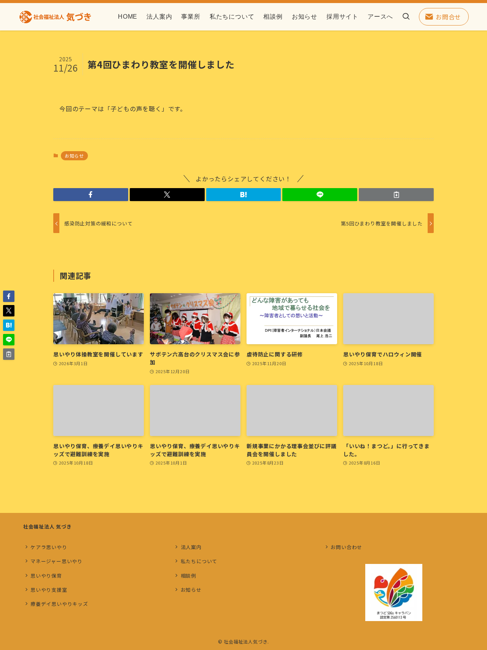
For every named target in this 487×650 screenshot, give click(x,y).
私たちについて (199, 561)
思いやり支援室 (48, 589)
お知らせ (74, 155)
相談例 (188, 575)
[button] (90, 194)
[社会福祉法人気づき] (55, 16)
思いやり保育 (46, 575)
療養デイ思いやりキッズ (59, 603)
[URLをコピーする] (396, 194)
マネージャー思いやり (56, 561)
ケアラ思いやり (48, 547)
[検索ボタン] (406, 16)
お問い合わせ (346, 547)
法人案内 (191, 547)
